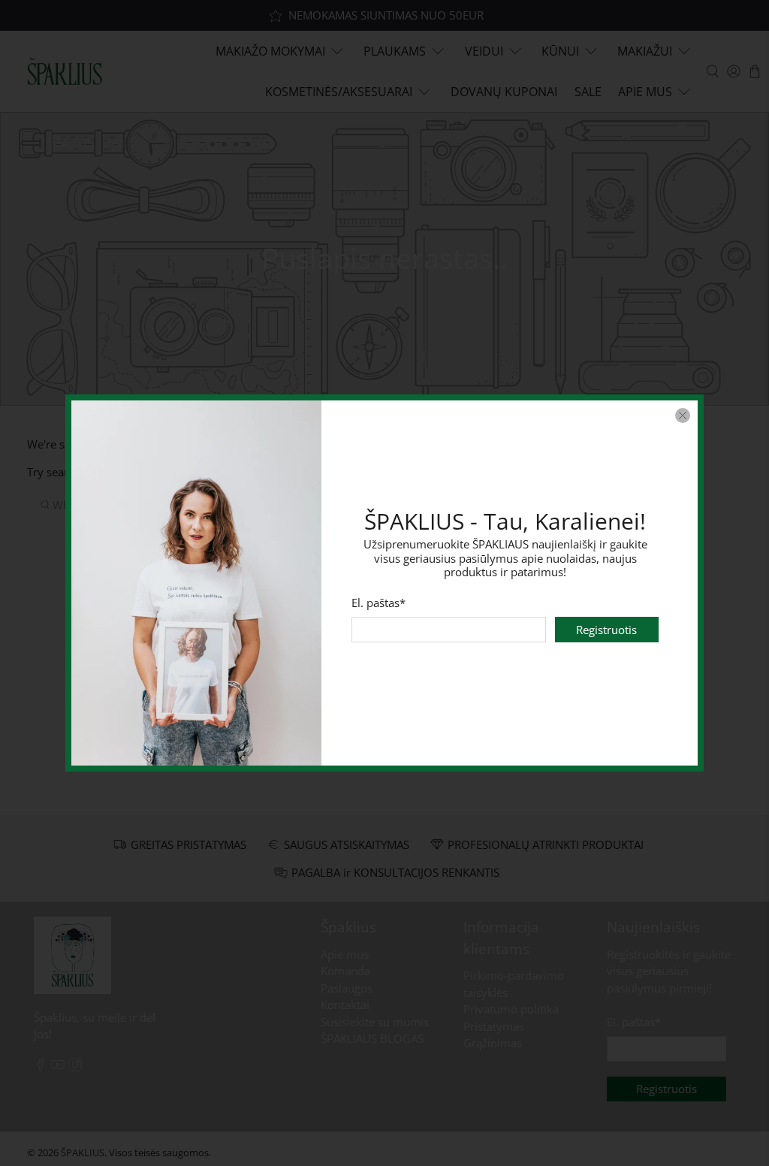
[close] (682, 415)
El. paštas (379, 602)
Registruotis (606, 629)
